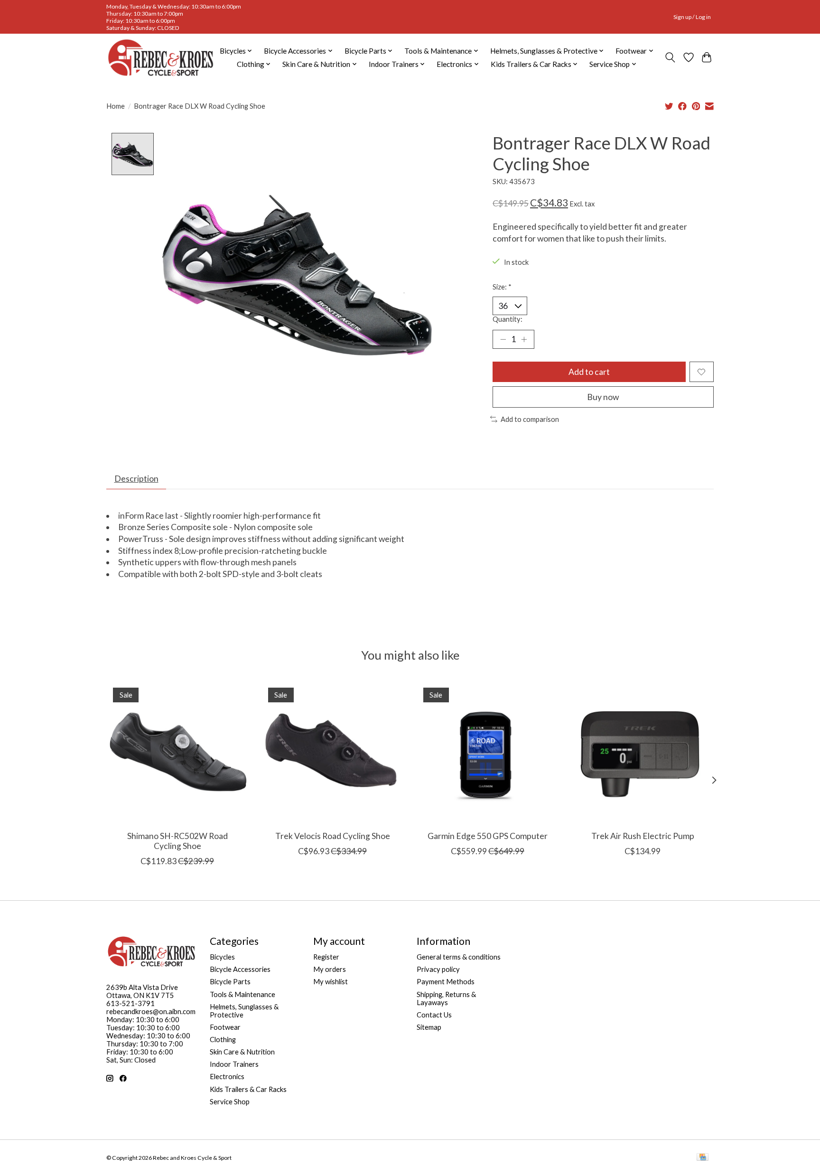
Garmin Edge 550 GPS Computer (488, 836)
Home (115, 106)
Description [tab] (136, 479)
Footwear (225, 1027)
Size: (502, 287)
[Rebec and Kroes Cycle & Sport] (160, 57)
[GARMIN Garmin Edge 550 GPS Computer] (488, 752)
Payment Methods (446, 982)
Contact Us (434, 1015)
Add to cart (589, 372)
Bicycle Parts (230, 982)
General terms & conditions (459, 957)
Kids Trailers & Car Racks (248, 1089)
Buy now (603, 397)
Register (326, 957)
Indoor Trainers (234, 1064)
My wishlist (330, 982)
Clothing (223, 1039)
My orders (329, 969)
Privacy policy (438, 969)
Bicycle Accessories (240, 969)
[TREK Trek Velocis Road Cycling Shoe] (332, 752)
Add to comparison (530, 419)
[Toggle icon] (670, 57)
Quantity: (507, 319)
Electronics (227, 1076)
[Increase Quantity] (524, 339)
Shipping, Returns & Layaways (446, 998)
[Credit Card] (702, 1157)
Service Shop (230, 1102)
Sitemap (429, 1027)
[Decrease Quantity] (503, 339)
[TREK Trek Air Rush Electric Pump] (643, 752)
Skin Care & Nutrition (242, 1052)
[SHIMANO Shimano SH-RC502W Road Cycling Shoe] (177, 752)
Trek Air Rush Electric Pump (642, 836)
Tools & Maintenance (242, 994)
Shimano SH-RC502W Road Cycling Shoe (177, 841)
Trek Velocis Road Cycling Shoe (332, 836)
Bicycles (222, 957)
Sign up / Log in (692, 16)
